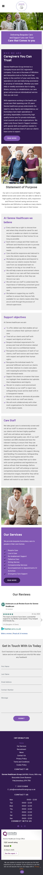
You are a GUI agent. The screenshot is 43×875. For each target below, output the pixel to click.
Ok (22, 872)
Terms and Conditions (21, 762)
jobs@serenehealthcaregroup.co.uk (22, 789)
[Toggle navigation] (3, 5)
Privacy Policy (21, 759)
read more (11, 138)
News (21, 753)
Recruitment (21, 749)
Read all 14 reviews (20, 633)
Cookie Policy (21, 765)
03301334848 (23, 786)
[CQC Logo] (10, 835)
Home (21, 743)
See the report (10, 853)
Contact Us (21, 756)
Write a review (6, 633)
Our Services (21, 746)
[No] (40, 867)
